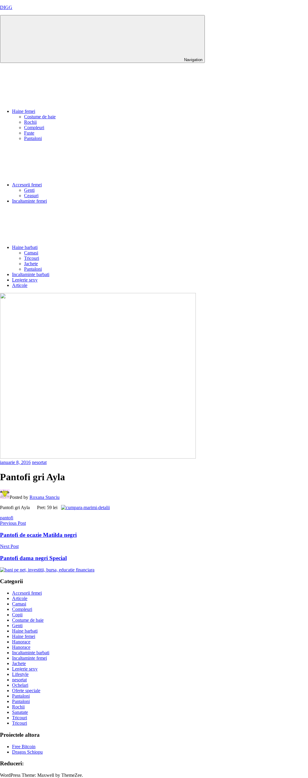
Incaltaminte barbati (30, 274)
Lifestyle (20, 674)
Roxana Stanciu (44, 497)
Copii (17, 614)
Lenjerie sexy (25, 279)
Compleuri (34, 127)
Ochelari (20, 685)
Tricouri (31, 258)
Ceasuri (31, 195)
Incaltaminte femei (29, 201)
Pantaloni (33, 138)
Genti (29, 190)
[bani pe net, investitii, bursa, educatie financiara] (47, 569)
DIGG (6, 7)
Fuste (29, 132)
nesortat (39, 462)
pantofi (6, 517)
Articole (19, 285)
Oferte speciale (26, 690)
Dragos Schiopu (27, 752)
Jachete (31, 263)
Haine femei (23, 111)
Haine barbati (25, 247)
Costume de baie (40, 116)
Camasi (31, 252)
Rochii (30, 122)
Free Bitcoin (23, 746)
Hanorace (21, 641)
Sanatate (20, 712)
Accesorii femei (27, 184)
